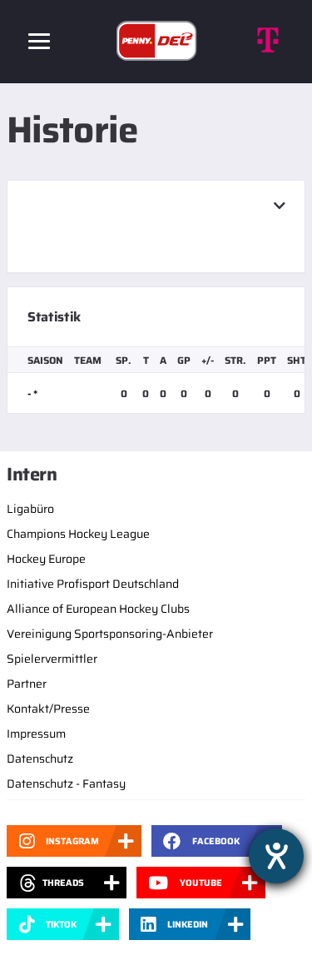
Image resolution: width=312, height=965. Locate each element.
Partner (27, 683)
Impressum (36, 733)
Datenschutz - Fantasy (66, 783)
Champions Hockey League (78, 534)
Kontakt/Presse (48, 708)
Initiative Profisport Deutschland (93, 584)
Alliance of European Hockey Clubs (98, 608)
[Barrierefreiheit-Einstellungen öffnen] (276, 855)
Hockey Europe (46, 559)
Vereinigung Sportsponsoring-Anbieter (110, 633)
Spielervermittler (52, 658)
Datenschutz (40, 758)
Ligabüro (30, 509)
